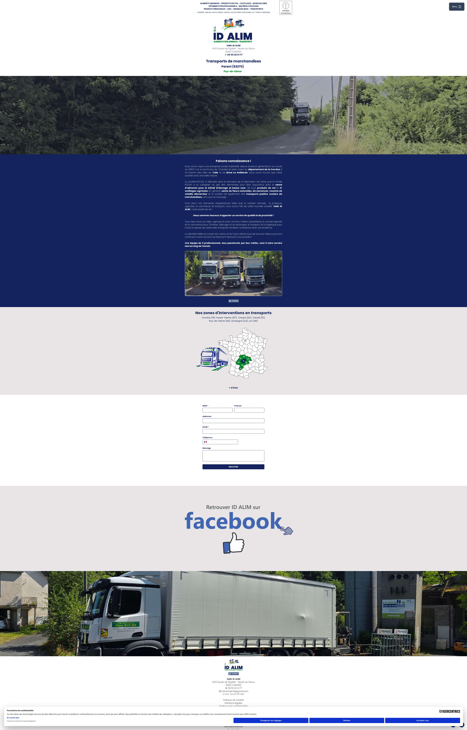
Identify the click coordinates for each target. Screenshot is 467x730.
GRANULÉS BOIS (240, 9)
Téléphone (207, 438)
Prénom (238, 406)
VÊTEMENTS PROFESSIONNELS (223, 6)
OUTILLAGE (245, 3)
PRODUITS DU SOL (229, 3)
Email (205, 427)
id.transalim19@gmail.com (235, 691)
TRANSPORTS (256, 9)
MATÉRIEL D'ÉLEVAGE (249, 6)
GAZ (229, 9)
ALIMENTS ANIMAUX (209, 3)
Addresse (206, 416)
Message (206, 448)
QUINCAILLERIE (260, 3)
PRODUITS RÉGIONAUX (214, 9)
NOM (205, 406)
